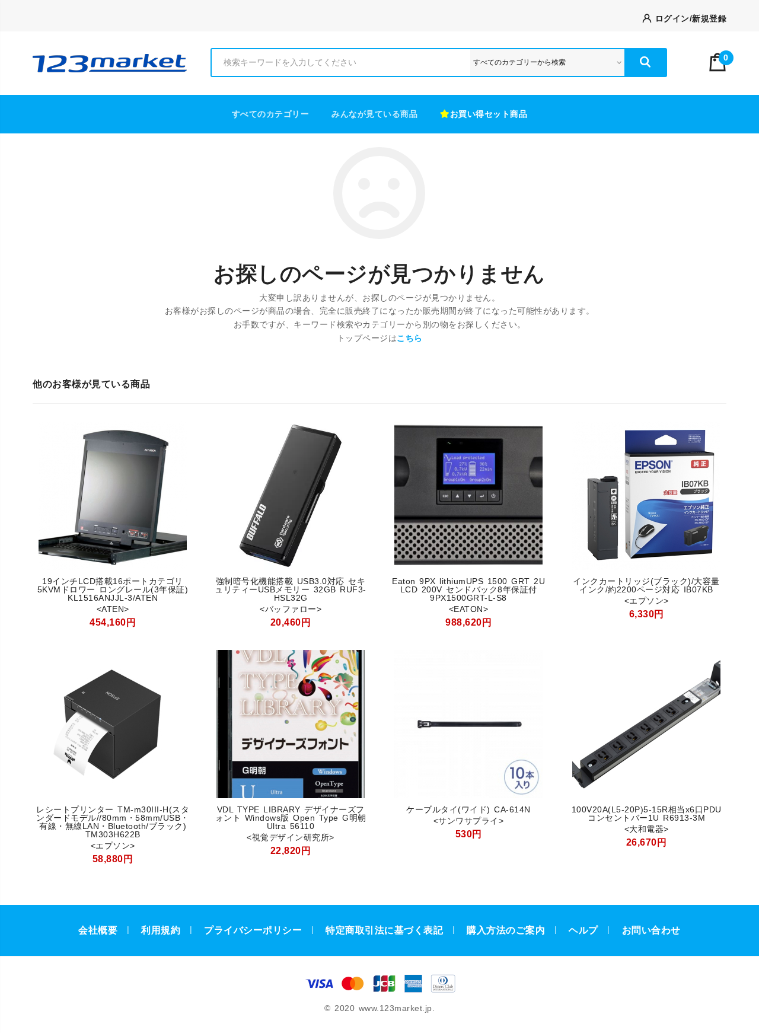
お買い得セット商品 (489, 114)
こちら (410, 338)
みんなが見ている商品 (374, 114)
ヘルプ (583, 930)
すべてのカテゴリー (271, 114)
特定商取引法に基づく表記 (384, 930)
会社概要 (97, 930)
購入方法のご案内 (506, 930)
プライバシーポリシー (253, 930)
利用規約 (160, 930)
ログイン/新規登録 (688, 18)
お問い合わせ (651, 930)
